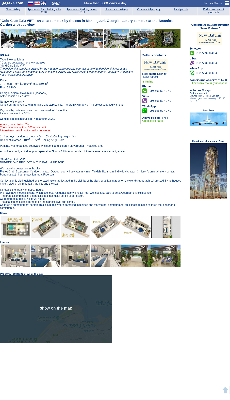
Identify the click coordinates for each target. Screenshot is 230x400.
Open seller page (152, 120)
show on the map (33, 274)
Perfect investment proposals (213, 10)
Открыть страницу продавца (209, 83)
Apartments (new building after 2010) (44, 10)
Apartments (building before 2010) (82, 10)
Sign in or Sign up (213, 3)
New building (13, 9)
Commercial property (148, 9)
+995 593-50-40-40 (159, 100)
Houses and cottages (116, 9)
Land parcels (181, 9)
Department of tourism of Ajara (208, 141)
